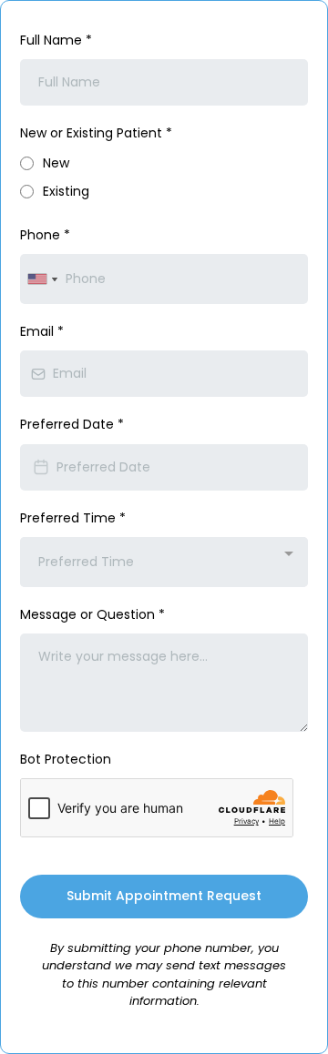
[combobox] (42, 279)
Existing (66, 191)
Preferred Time (73, 518)
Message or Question (92, 614)
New (56, 163)
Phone (45, 235)
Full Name (56, 40)
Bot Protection (65, 759)
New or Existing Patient (96, 133)
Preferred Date (72, 424)
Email (42, 331)
